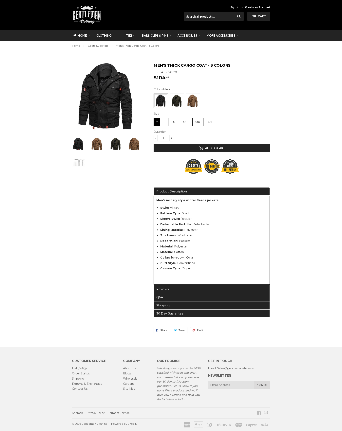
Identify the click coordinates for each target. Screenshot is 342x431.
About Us (129, 368)
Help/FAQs (79, 368)
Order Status (81, 373)
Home (76, 45)
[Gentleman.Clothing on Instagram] (266, 413)
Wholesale (130, 378)
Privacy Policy (95, 412)
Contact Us (79, 388)
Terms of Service (119, 412)
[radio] (161, 101)
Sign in (234, 7)
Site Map (129, 388)
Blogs (127, 373)
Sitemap (77, 412)
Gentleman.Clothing (94, 423)
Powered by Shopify (124, 423)
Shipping (78, 378)
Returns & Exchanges (87, 384)
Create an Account (257, 7)
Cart (261, 16)
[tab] (212, 191)
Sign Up (262, 385)
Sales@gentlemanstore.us (235, 368)
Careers (128, 384)
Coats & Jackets (98, 45)
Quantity (160, 132)
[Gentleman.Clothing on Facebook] (259, 413)
